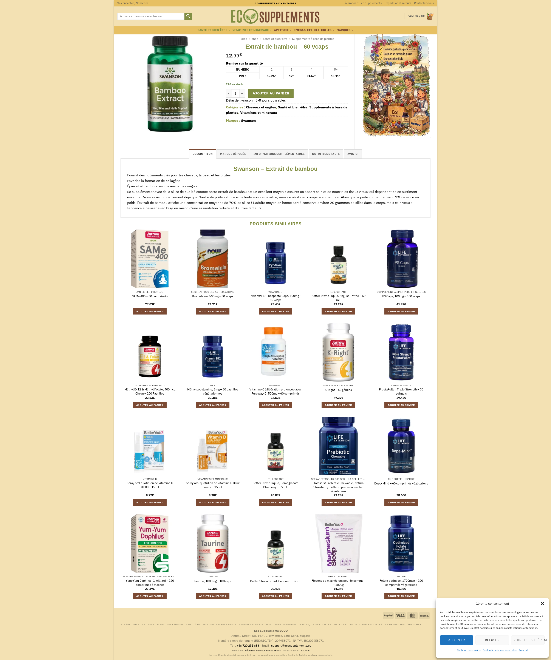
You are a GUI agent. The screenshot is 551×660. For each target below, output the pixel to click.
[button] (542, 603)
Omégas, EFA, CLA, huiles (312, 30)
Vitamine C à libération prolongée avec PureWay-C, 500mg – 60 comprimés (275, 391)
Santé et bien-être (213, 30)
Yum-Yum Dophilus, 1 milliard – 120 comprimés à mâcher (150, 583)
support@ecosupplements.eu (291, 645)
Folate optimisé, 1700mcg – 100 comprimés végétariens (401, 583)
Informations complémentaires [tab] (279, 154)
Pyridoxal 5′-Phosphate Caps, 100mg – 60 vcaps (275, 298)
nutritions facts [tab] (326, 154)
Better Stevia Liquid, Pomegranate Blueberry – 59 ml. (275, 485)
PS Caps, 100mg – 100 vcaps (401, 296)
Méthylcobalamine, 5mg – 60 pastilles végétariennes (212, 391)
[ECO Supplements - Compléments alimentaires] (275, 16)
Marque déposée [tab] (233, 154)
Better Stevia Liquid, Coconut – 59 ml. (275, 581)
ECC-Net (305, 650)
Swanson (248, 120)
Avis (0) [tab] (352, 154)
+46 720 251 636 (248, 645)
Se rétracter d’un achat (403, 624)
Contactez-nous (424, 3)
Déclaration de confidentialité (500, 650)
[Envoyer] (188, 16)
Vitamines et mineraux (250, 30)
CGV (189, 624)
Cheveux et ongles (261, 107)
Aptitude (281, 30)
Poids (243, 39)
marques (344, 30)
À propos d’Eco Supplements (363, 3)
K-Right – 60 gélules (338, 390)
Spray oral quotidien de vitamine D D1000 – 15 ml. (150, 485)
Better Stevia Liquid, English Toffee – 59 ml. (338, 298)
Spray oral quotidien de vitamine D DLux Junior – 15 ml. (213, 485)
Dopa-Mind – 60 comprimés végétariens (401, 483)
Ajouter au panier (271, 93)
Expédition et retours (398, 3)
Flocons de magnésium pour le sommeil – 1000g (338, 583)
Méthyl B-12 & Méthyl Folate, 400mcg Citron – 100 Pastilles (149, 391)
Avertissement (285, 624)
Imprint (523, 650)
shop (255, 39)
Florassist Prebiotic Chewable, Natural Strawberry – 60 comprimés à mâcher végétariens (338, 487)
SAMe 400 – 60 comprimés (150, 296)
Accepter (456, 640)
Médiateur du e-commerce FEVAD (263, 650)
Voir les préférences (529, 640)
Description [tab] (202, 154)
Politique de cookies (469, 650)
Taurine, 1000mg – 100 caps (213, 581)
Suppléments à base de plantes (313, 39)
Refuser (492, 640)
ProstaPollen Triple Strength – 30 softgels (401, 391)
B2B (269, 624)
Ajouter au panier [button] (149, 311)
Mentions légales (170, 624)
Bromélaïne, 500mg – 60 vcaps (212, 296)
